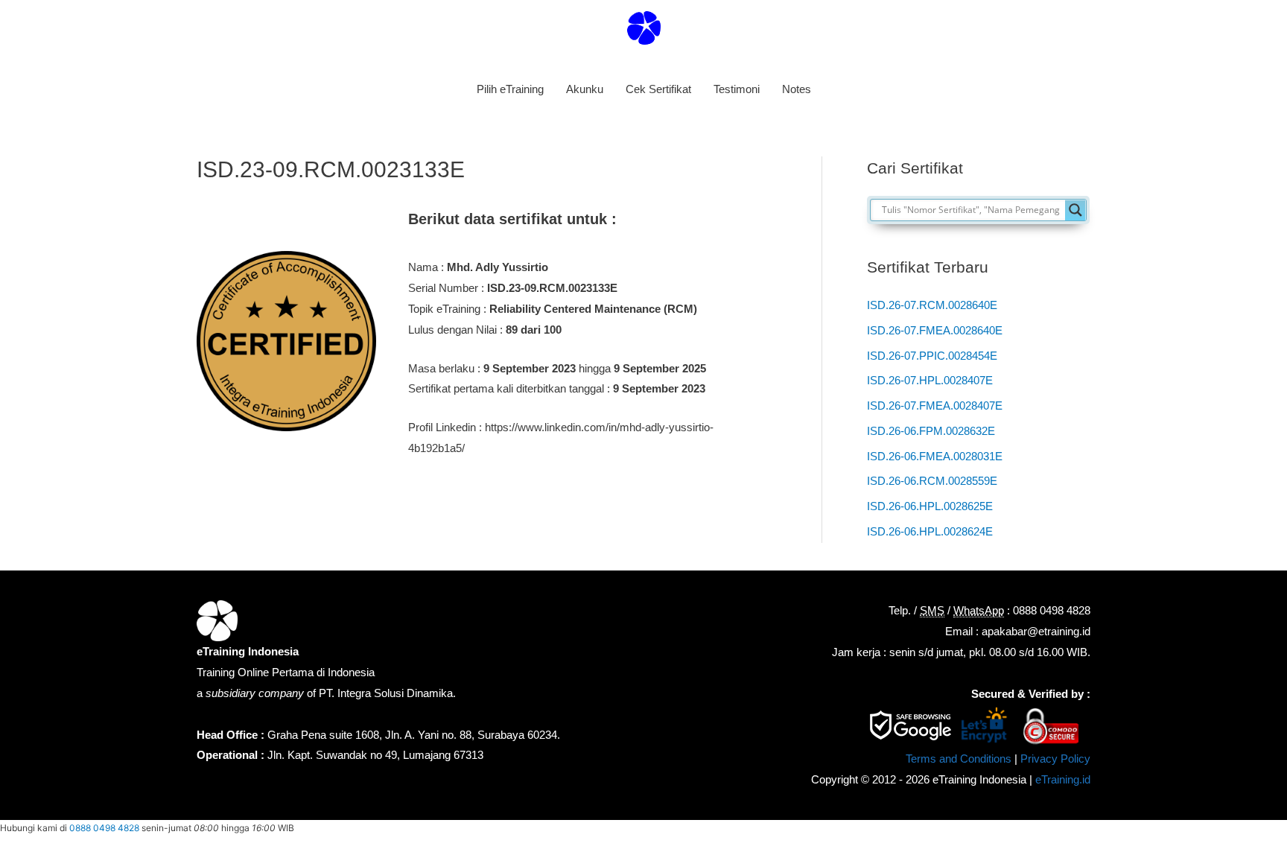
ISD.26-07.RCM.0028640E (932, 305)
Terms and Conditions (958, 758)
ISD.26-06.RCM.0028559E (932, 480)
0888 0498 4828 (104, 827)
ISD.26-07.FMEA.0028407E (934, 405)
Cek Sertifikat (658, 89)
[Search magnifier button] (1075, 210)
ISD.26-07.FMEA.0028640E (934, 330)
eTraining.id (1062, 779)
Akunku (584, 89)
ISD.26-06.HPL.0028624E (930, 531)
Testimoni (737, 89)
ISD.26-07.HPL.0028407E (930, 380)
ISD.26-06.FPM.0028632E (931, 431)
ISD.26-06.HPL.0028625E (930, 506)
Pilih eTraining (510, 89)
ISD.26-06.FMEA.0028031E (934, 456)
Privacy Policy (1055, 758)
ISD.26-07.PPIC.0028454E (932, 355)
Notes (796, 89)
